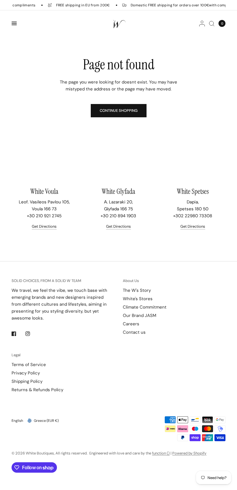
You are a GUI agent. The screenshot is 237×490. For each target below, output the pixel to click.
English (17, 420)
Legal (16, 355)
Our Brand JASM (139, 315)
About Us (131, 281)
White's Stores (138, 299)
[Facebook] (18, 333)
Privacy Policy (26, 373)
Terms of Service (29, 365)
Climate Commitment (144, 307)
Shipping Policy (27, 381)
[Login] (202, 23)
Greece (46, 420)
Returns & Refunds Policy (37, 390)
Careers (131, 324)
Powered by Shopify (189, 453)
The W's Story (137, 290)
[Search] (211, 23)
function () (161, 453)
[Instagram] (31, 333)
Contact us (134, 332)
